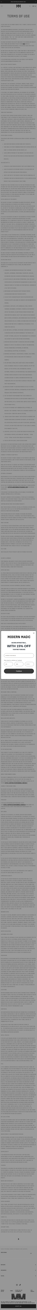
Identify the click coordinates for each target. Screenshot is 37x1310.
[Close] (34, 633)
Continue (19, 671)
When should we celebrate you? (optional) (13, 660)
